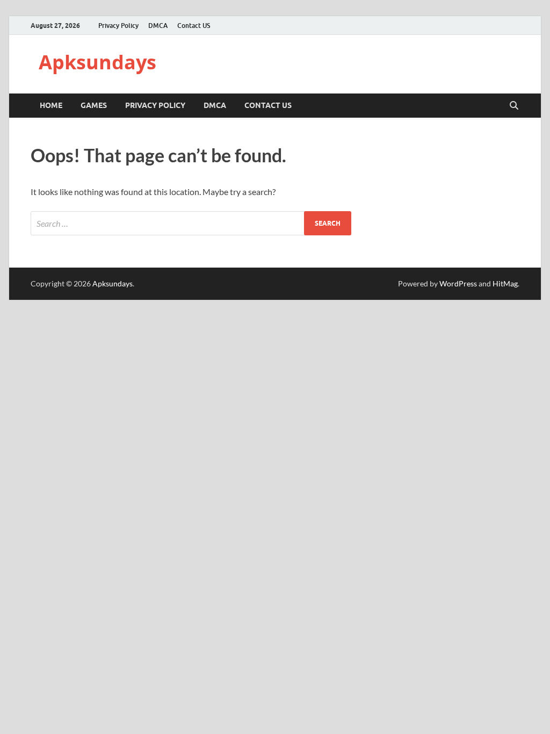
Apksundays (97, 62)
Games (94, 105)
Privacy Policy (118, 25)
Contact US (193, 25)
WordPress (458, 283)
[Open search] (514, 105)
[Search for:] (191, 223)
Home (51, 105)
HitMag (505, 283)
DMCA (158, 25)
